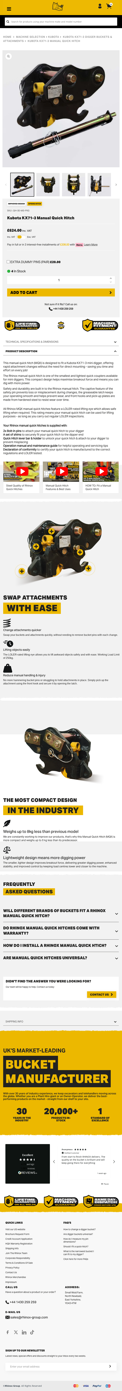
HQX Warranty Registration (18, 1243)
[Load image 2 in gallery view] (48, 184)
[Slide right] (116, 184)
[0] (109, 8)
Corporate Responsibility (17, 1258)
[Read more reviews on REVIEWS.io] (27, 1173)
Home (7, 37)
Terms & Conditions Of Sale (19, 1262)
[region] (84, 1161)
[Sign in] (100, 6)
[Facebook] (7, 1332)
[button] (22, 571)
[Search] (8, 22)
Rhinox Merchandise (15, 1277)
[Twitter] (16, 1332)
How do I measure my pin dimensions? (75, 1240)
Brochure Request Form (17, 1234)
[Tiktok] (32, 1332)
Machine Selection (30, 37)
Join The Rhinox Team (16, 1253)
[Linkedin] (24, 1332)
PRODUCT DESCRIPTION (21, 351)
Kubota (53, 37)
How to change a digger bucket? (79, 1229)
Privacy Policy (12, 1267)
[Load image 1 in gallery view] (22, 184)
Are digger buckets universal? (78, 1234)
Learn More (91, 244)
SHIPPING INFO (14, 1021)
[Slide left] (5, 184)
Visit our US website (15, 1229)
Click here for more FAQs (75, 1259)
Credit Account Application (18, 1238)
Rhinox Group (12, 1385)
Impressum (11, 1282)
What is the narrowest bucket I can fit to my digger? (78, 1253)
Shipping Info (12, 1248)
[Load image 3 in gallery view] (73, 184)
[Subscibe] (106, 1367)
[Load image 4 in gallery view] (99, 184)
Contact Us (99, 994)
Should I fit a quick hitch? (75, 1246)
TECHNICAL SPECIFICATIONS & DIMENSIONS (32, 341)
